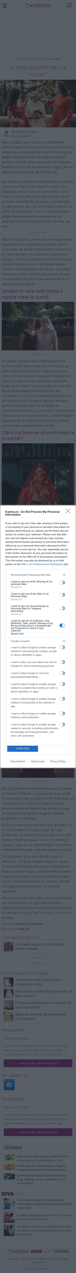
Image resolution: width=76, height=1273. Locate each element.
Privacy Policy (58, 761)
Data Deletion (18, 761)
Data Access (38, 761)
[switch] (62, 582)
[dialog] (38, 636)
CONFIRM (22, 748)
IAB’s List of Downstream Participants (42, 564)
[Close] (69, 512)
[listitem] (38, 575)
